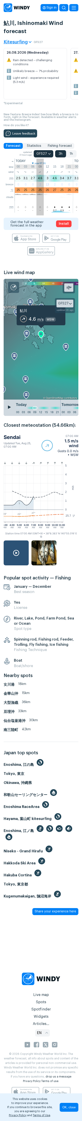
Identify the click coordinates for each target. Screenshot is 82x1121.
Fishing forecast (60, 145)
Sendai (12, 437)
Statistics (34, 145)
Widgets (41, 1016)
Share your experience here (55, 911)
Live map (41, 995)
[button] (59, 445)
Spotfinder (41, 1009)
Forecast (13, 145)
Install (64, 223)
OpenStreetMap (54, 398)
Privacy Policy (32, 1081)
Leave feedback (23, 133)
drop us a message (58, 1076)
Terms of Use (41, 1115)
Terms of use (49, 1081)
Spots (41, 1002)
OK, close (69, 1107)
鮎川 (23, 310)
